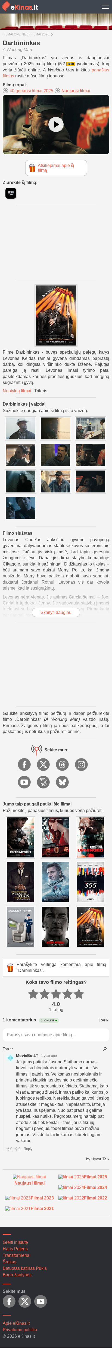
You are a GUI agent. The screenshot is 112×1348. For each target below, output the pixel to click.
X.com (44, 765)
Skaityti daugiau (56, 612)
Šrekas (9, 1262)
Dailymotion (44, 782)
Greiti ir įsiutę (15, 1242)
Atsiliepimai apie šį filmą (56, 168)
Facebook (25, 765)
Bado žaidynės (17, 1275)
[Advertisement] (56, 242)
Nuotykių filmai (17, 391)
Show (105, 7)
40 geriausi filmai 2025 (31, 90)
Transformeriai (16, 1255)
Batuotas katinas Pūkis (25, 1268)
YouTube (25, 782)
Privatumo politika (20, 1329)
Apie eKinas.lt (16, 1323)
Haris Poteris (15, 1249)
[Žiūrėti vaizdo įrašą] (56, 124)
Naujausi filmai (75, 90)
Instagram (82, 765)
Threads (63, 765)
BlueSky (63, 782)
